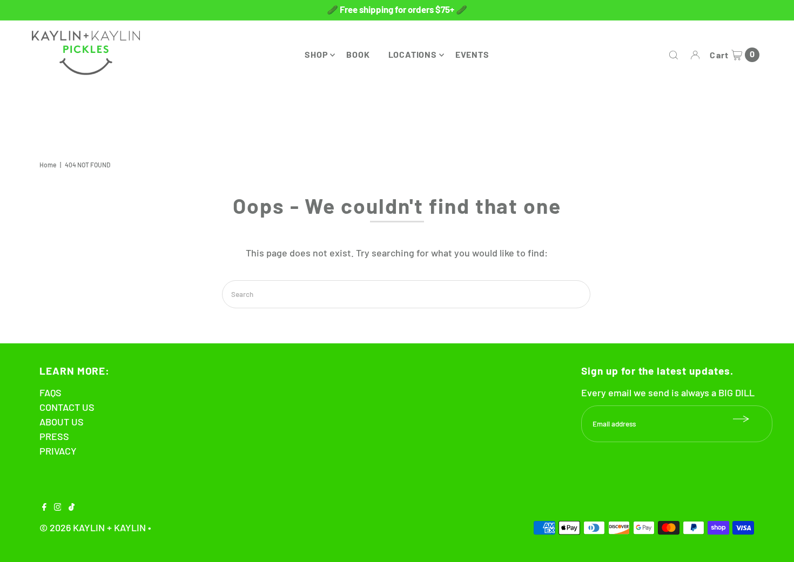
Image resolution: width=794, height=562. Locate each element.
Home (47, 164)
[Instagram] (58, 507)
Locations (412, 54)
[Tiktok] (72, 507)
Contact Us (67, 407)
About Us (61, 422)
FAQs (50, 392)
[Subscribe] (741, 418)
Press (54, 436)
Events (472, 54)
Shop (316, 54)
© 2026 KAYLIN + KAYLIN (92, 527)
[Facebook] (44, 507)
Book (357, 54)
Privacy (58, 451)
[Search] (673, 55)
